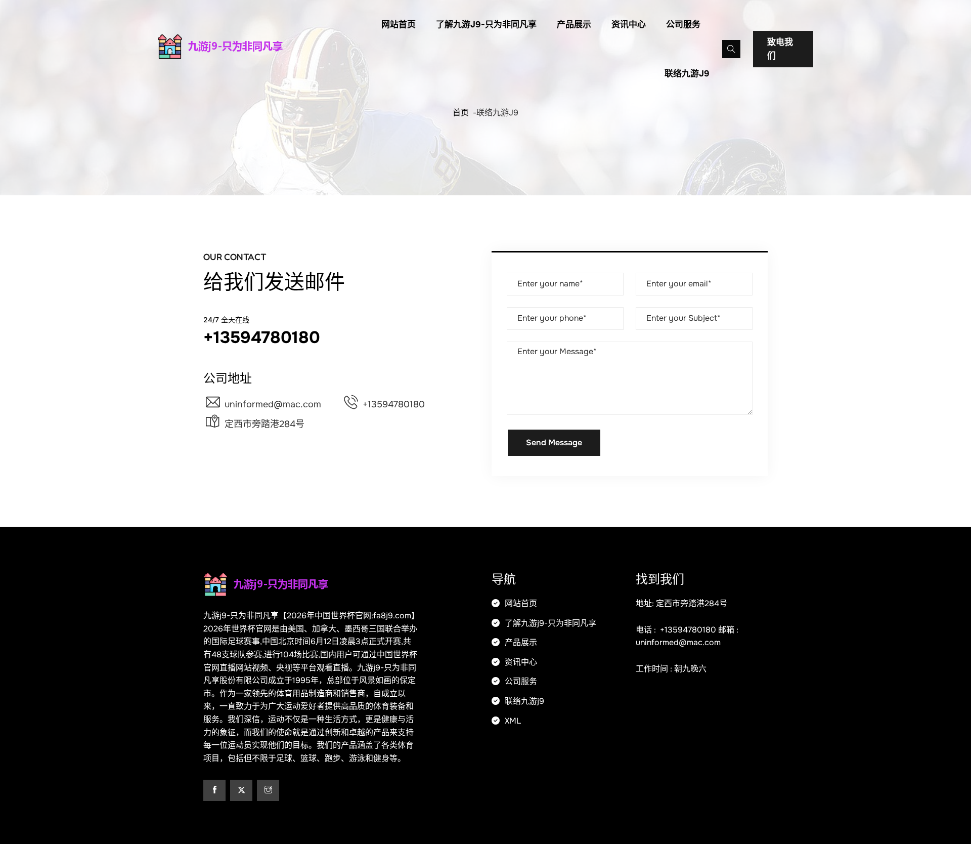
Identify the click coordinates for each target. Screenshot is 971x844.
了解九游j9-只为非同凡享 (486, 24)
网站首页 (398, 24)
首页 (461, 112)
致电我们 (780, 49)
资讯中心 (628, 24)
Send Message (554, 442)
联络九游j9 (687, 73)
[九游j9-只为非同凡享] (235, 46)
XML (512, 720)
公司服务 (683, 24)
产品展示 (574, 24)
